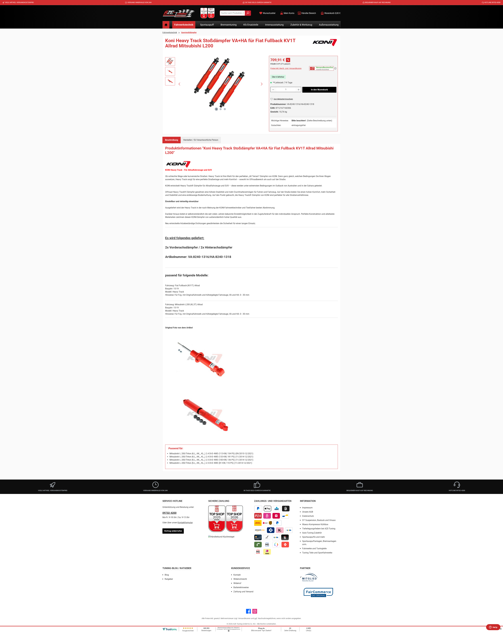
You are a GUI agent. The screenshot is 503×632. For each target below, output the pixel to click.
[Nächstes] (262, 84)
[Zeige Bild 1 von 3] (216, 109)
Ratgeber (169, 579)
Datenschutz (308, 516)
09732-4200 (169, 512)
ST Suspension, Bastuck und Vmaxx (319, 520)
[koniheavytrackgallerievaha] (220, 84)
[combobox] (232, 13)
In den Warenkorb (319, 89)
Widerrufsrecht (240, 579)
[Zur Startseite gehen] (178, 13)
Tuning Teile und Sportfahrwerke (317, 552)
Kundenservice (240, 568)
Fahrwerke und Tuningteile (314, 548)
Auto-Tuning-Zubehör (312, 533)
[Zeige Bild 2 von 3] (221, 109)
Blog (167, 575)
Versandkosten (244, 618)
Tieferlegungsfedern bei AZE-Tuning (318, 528)
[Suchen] (248, 13)
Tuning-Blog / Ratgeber (176, 568)
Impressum (307, 507)
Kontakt (237, 575)
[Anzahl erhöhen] (298, 89)
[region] (214, 84)
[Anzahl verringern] (273, 89)
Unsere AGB (307, 512)
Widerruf (237, 583)
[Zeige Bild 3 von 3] (225, 109)
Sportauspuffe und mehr (313, 537)
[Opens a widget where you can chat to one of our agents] (493, 627)
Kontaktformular (185, 522)
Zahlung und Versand (243, 591)
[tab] (171, 140)
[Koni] (325, 44)
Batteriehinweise (241, 587)
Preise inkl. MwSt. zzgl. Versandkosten (286, 68)
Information (308, 501)
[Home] (166, 24)
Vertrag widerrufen (173, 531)
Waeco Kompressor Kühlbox (315, 524)
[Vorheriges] (180, 84)
